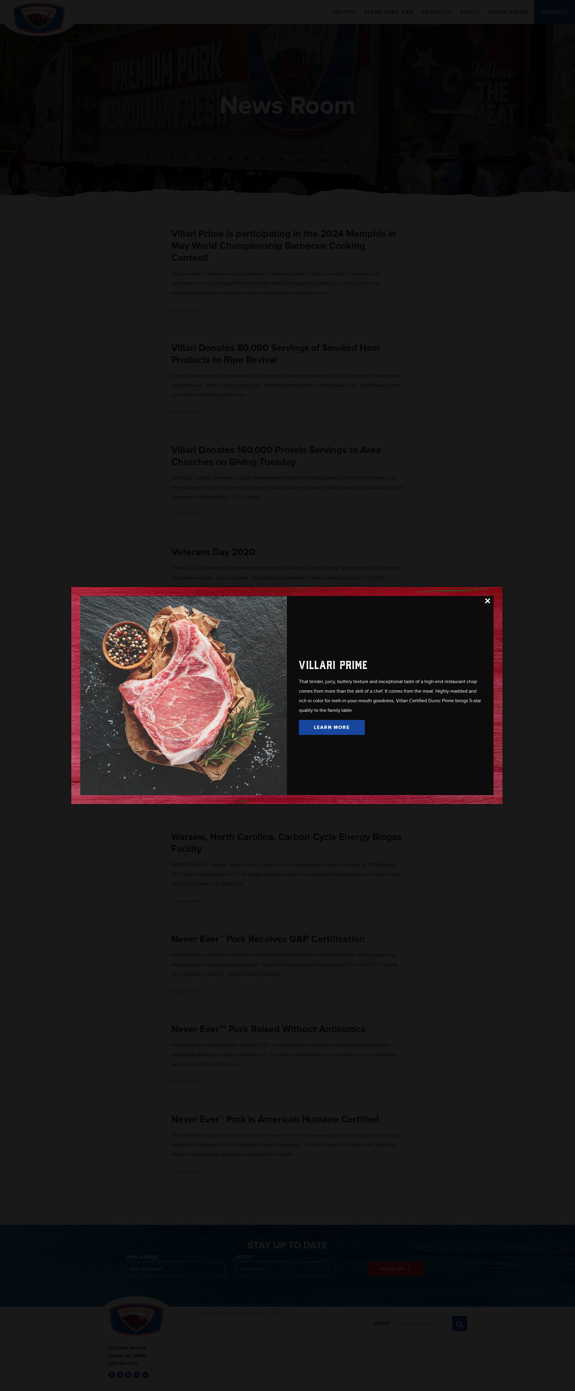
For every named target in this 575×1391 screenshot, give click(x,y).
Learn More (332, 727)
